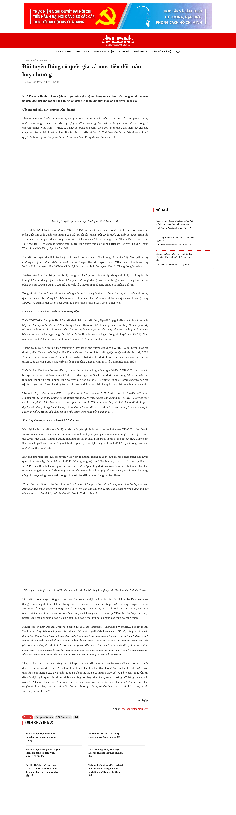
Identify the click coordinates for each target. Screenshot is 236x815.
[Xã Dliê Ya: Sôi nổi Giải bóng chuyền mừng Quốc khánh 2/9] (135, 737)
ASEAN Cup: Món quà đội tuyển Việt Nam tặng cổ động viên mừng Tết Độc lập (43, 752)
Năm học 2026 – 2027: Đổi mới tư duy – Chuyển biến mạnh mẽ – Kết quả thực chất (175, 257)
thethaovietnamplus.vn (135, 708)
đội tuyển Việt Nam (44, 717)
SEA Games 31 (63, 717)
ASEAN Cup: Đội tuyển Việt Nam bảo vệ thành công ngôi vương (41, 737)
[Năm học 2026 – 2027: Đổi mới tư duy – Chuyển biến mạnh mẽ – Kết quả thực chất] (203, 259)
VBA (76, 717)
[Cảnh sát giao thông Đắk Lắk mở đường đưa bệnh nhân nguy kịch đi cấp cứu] (203, 226)
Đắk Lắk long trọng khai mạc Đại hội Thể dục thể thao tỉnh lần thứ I (105, 752)
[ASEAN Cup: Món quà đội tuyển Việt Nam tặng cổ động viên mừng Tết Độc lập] (72, 753)
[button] (178, 51)
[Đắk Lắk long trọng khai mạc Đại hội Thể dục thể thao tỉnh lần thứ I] (135, 753)
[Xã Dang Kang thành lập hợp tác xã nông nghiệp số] (203, 242)
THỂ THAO (45, 60)
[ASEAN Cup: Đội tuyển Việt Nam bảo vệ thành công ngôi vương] (72, 737)
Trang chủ (29, 60)
